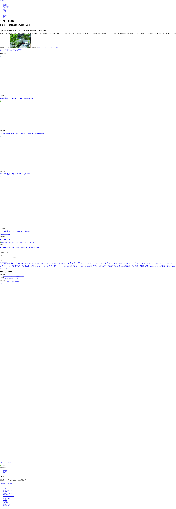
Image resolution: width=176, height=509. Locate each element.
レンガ (67, 266)
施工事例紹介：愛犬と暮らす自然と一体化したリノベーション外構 (19, 247)
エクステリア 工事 (97, 263)
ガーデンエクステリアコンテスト (163, 263)
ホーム (4, 488)
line (3, 17)
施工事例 (5, 491)
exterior (10, 263)
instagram (5, 14)
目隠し (150, 266)
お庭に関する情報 (7, 493)
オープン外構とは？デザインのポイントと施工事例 (15, 231)
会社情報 (5, 501)
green (21, 263)
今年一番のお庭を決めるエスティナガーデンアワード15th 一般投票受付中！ (23, 133)
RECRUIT (5, 11)
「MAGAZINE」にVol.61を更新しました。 (13, 281)
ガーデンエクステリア (147, 263)
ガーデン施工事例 (24, 266)
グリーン (34, 266)
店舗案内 (5, 500)
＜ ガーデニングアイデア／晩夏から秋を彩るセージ (13, 49)
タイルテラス (40, 266)
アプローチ (48, 263)
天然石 (116, 266)
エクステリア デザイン (86, 263)
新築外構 (138, 266)
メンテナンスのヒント (8, 496)
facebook (5, 15)
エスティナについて (8, 490)
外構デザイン (94, 266)
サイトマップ (6, 505)
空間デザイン (154, 266)
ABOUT (5, 4)
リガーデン (53, 266)
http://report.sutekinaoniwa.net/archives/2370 (48, 47)
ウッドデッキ (56, 263)
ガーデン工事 (13, 266)
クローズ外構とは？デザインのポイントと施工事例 (15, 174)
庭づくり (123, 266)
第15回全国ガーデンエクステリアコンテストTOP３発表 (16, 98)
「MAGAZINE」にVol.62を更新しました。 (13, 276)
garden (16, 263)
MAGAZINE (6, 6)
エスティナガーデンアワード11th (121, 263)
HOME (4, 3)
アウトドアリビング (41, 263)
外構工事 (102, 266)
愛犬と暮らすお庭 (5, 239)
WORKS (5, 5)
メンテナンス (46, 266)
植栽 (142, 266)
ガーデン (134, 263)
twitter (4, 16)
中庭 (70, 266)
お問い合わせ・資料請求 (6, 483)
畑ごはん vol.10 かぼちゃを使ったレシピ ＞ (11, 50)
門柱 (6, 268)
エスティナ (107, 263)
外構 (73, 266)
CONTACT (5, 10)
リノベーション (62, 266)
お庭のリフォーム (30, 263)
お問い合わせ (6, 502)
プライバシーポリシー (8, 504)
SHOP (4, 9)
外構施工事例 (110, 266)
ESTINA (2, 0)
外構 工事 (86, 266)
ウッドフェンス (63, 263)
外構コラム (5, 494)
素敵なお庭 (159, 266)
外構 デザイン (79, 266)
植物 (146, 266)
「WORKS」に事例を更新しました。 (12, 278)
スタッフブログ (6, 498)
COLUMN (5, 7)
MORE (1, 283)
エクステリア (74, 263)
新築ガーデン (130, 266)
